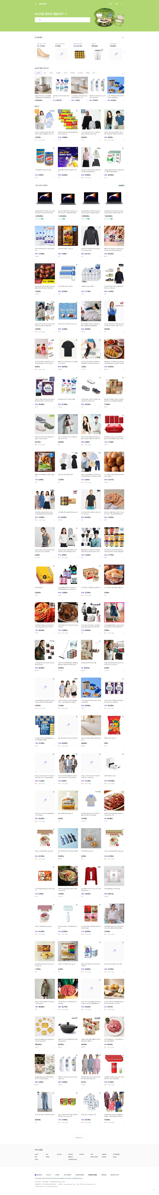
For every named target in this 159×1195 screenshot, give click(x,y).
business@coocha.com (89, 1184)
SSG (94, 73)
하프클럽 (58, 73)
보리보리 (104, 1157)
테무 (92, 1154)
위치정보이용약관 (79, 1175)
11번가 (51, 73)
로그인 (110, 4)
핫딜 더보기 (79, 1138)
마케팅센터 (103, 1175)
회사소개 (49, 1175)
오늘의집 (38, 73)
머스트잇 (59, 1154)
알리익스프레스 (94, 1157)
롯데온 (87, 73)
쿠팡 (45, 73)
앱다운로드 (39, 1175)
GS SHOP (80, 73)
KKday (115, 1157)
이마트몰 (72, 73)
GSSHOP (70, 1154)
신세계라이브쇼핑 (72, 1159)
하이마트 (82, 1154)
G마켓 (65, 73)
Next (124, 51)
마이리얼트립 (116, 1154)
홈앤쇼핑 (70, 1157)
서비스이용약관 (67, 1175)
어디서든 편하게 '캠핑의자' (49, 14)
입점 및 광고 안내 (115, 1175)
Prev (34, 51)
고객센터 (57, 1175)
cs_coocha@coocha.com (69, 1184)
